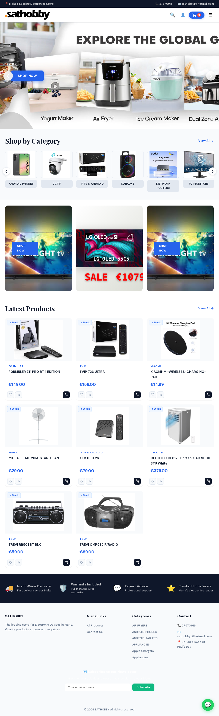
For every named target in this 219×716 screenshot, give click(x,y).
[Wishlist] (10, 394)
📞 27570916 (163, 4)
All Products (95, 625)
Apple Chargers (143, 651)
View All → (206, 141)
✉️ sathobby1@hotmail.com (196, 4)
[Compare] (18, 394)
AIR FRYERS (139, 625)
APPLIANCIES (141, 644)
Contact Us (95, 632)
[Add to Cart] (66, 394)
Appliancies (140, 657)
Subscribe (143, 687)
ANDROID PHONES (144, 632)
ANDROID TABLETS (145, 638)
